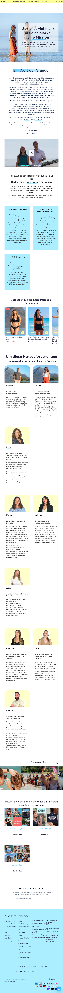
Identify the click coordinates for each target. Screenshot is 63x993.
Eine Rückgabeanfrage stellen (24, 952)
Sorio (10, 979)
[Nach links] (52, 303)
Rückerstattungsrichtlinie (41, 923)
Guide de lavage (10, 927)
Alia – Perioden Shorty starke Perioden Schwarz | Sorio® (38, 338)
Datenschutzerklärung (40, 929)
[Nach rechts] (56, 303)
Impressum (36, 926)
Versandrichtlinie (38, 921)
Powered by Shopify (10, 981)
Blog (6, 930)
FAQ (6, 932)
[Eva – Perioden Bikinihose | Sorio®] (15, 321)
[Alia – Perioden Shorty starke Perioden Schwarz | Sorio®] (39, 321)
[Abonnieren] (47, 898)
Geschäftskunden (24, 958)
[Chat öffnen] (59, 989)
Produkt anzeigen (22, 332)
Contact (7, 935)
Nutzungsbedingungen (40, 938)
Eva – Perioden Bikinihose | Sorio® (14, 338)
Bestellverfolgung (24, 946)
